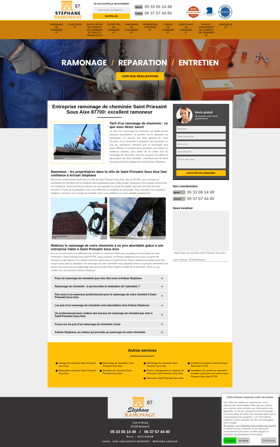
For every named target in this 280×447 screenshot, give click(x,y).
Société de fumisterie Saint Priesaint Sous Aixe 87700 (209, 364)
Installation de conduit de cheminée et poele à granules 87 (95, 30)
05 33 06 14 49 (158, 6)
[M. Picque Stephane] (68, 10)
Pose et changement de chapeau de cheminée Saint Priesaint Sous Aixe (165, 372)
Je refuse (243, 440)
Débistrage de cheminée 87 (186, 28)
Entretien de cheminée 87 (113, 28)
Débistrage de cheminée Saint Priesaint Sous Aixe (162, 364)
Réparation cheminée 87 (150, 27)
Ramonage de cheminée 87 (56, 28)
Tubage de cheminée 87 (168, 28)
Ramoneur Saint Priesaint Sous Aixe (165, 378)
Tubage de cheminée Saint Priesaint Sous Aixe (77, 364)
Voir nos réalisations (140, 76)
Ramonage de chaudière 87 (131, 28)
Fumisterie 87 (75, 25)
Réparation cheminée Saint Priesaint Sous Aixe (77, 372)
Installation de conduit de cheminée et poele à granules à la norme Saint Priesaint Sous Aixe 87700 (209, 373)
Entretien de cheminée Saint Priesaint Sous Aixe (117, 372)
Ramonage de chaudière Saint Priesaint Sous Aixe (118, 364)
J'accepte (230, 440)
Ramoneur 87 (225, 25)
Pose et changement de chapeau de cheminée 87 (206, 30)
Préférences (268, 440)
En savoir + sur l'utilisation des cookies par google (249, 425)
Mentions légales (165, 441)
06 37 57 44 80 (158, 13)
